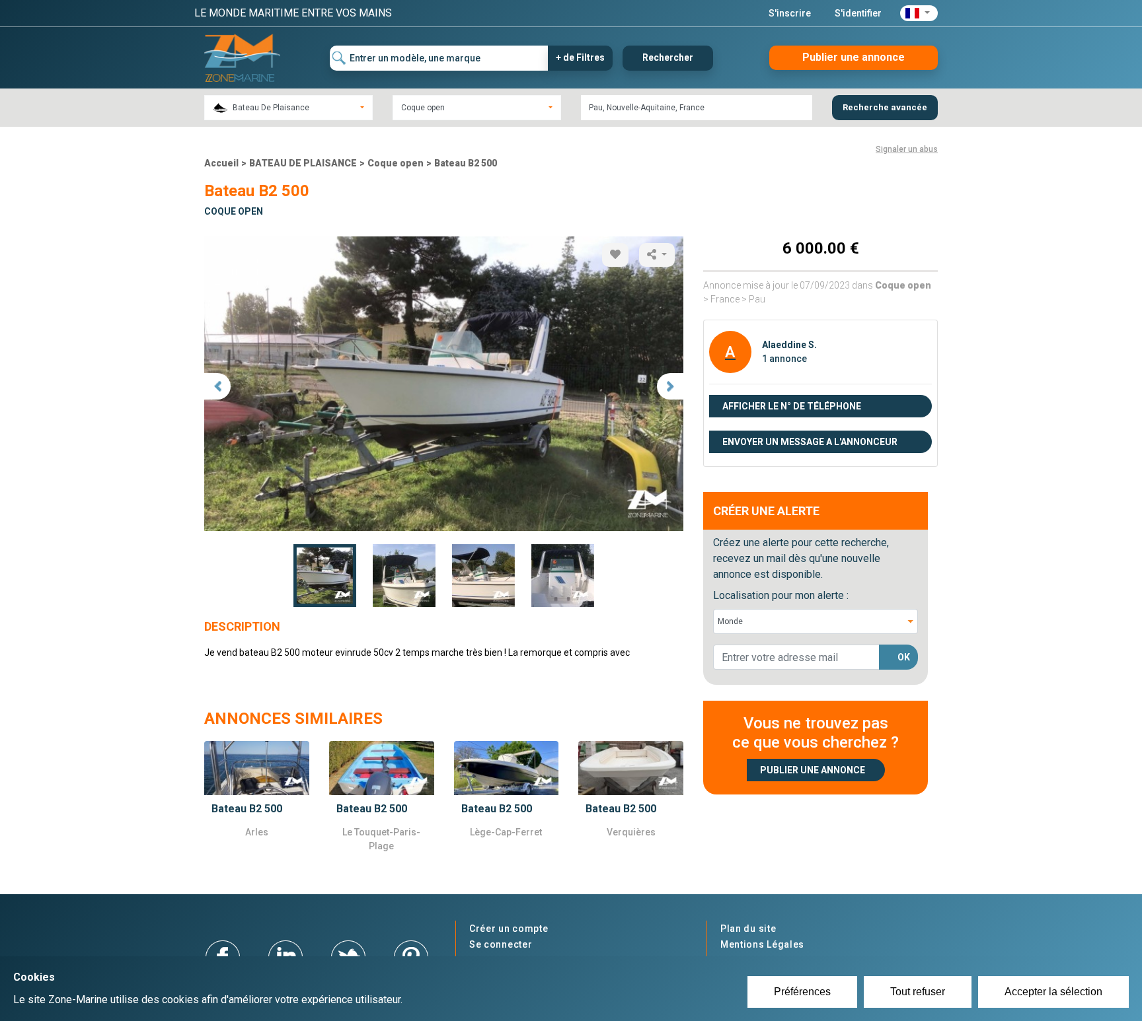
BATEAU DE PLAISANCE (303, 163)
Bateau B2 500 (465, 163)
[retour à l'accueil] (242, 57)
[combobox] (288, 107)
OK (903, 657)
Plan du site (748, 928)
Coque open (395, 163)
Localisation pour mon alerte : (781, 595)
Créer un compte (509, 928)
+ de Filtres (580, 57)
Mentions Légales (762, 944)
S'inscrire (790, 13)
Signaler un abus (907, 149)
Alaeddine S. (789, 344)
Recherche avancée (885, 107)
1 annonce (784, 358)
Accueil (221, 163)
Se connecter (500, 944)
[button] (919, 13)
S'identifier (858, 13)
